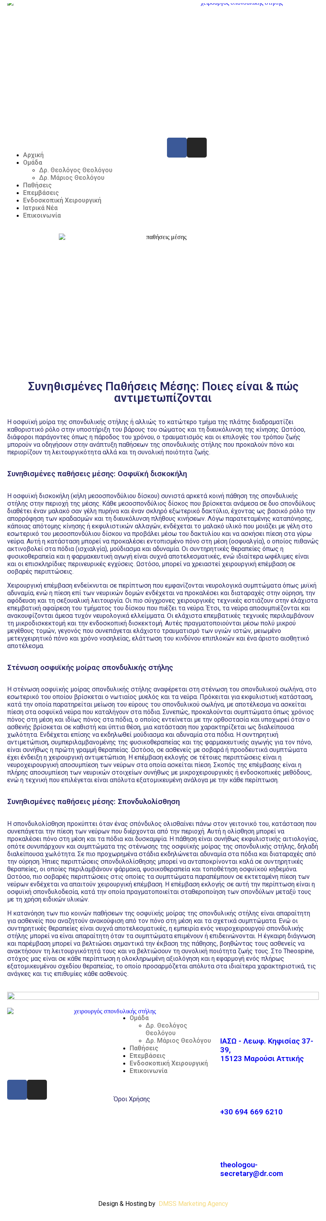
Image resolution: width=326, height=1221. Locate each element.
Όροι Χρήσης (132, 1099)
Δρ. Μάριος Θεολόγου (72, 177)
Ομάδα (32, 162)
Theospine (298, 951)
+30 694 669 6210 (251, 1112)
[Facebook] (177, 148)
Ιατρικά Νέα (40, 208)
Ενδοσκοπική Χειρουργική (62, 200)
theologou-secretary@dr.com (251, 1169)
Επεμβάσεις (41, 193)
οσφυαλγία (246, 541)
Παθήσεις (37, 185)
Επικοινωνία (42, 215)
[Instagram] (197, 148)
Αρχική (33, 155)
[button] (83, 141)
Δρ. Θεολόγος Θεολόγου (76, 170)
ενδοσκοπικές (260, 772)
